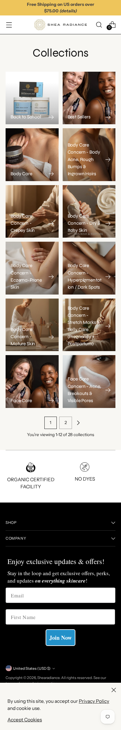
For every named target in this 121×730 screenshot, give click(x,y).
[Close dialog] (114, 340)
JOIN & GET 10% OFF (34, 397)
